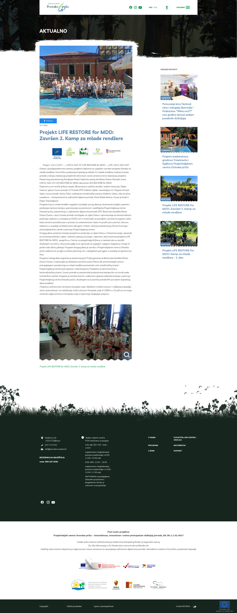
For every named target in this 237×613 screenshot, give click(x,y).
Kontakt (178, 451)
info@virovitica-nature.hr (56, 449)
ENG (155, 7)
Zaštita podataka (74, 606)
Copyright (44, 606)
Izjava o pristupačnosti (104, 606)
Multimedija (180, 445)
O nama (152, 437)
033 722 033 (51, 445)
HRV (150, 7)
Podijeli (49, 121)
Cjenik (151, 451)
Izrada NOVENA (184, 606)
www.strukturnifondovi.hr (136, 545)
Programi (153, 445)
